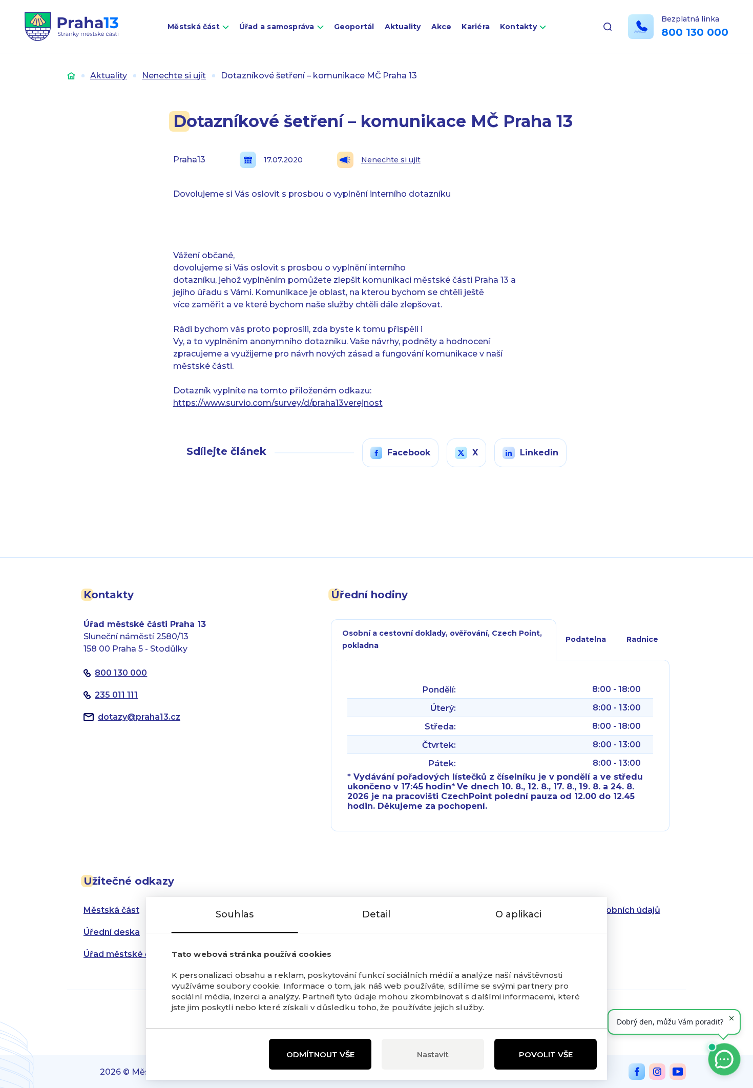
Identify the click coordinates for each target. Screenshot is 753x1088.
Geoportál (354, 26)
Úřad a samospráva (277, 26)
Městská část (194, 26)
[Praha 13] (71, 26)
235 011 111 (116, 695)
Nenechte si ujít (174, 75)
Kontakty (518, 26)
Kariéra (476, 26)
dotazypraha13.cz (139, 717)
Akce (441, 26)
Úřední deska (111, 932)
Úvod (71, 75)
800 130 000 (694, 32)
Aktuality (403, 26)
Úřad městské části (124, 954)
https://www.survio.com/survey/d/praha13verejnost (278, 403)
